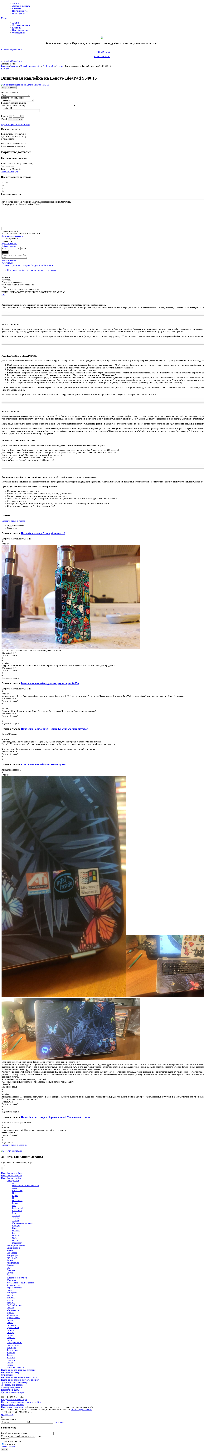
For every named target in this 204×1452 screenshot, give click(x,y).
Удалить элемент (9, 243)
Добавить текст (9, 246)
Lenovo (59, 66)
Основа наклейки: (9, 92)
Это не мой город (9, 171)
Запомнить (9, 1444)
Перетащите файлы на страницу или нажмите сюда (31, 270)
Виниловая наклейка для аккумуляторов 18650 (50, 683)
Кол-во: (5, 116)
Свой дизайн (48, 66)
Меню (4, 18)
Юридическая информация (14, 1399)
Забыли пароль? (8, 1446)
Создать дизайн (9, 87)
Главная (5, 66)
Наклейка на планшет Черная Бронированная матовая (54, 728)
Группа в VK (7, 1414)
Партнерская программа (12, 1404)
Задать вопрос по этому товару (15, 124)
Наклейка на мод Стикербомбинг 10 (43, 533)
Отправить (59, 1422)
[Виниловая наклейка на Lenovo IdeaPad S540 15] (25, 85)
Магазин (14, 66)
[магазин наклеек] (11, 1151)
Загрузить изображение (13, 236)
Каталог (5, 69)
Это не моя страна (7, 166)
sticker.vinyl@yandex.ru (11, 49)
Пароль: (5, 1438)
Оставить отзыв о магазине (14, 1145)
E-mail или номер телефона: (14, 1433)
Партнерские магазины (12, 1407)
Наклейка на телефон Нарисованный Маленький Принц (55, 1117)
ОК (3, 294)
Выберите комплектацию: (13, 103)
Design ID (7, 108)
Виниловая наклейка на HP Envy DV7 (44, 764)
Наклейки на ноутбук (30, 66)
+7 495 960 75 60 (102, 54)
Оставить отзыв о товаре (13, 521)
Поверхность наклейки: (12, 98)
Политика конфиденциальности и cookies (21, 1402)
